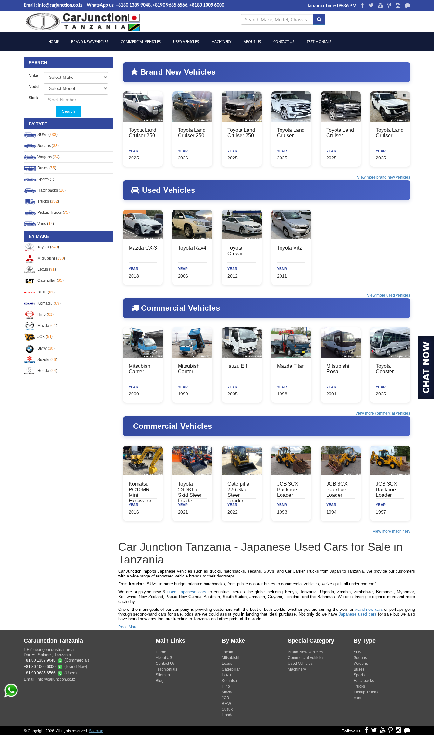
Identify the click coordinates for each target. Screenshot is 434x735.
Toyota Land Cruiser (291, 132)
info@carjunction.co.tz (56, 679)
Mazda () (47, 325)
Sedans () (48, 146)
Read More (128, 627)
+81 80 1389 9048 (40, 660)
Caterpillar (231, 669)
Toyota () (48, 247)
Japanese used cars (357, 614)
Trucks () (48, 201)
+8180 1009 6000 (206, 5)
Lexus (227, 663)
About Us (252, 41)
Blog (160, 680)
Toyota (227, 652)
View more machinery (391, 531)
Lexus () (46, 269)
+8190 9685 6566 (170, 5)
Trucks (359, 686)
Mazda (228, 692)
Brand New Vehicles (89, 41)
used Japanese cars (186, 592)
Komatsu (229, 680)
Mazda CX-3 (143, 248)
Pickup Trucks (366, 692)
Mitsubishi (230, 658)
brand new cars (369, 609)
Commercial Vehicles (140, 41)
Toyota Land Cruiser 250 (142, 132)
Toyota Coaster (385, 368)
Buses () (46, 168)
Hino (226, 686)
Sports (359, 675)
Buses (359, 669)
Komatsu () (49, 303)
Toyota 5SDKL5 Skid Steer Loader (189, 492)
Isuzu (226, 675)
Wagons (361, 663)
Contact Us (283, 41)
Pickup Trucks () (53, 212)
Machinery (220, 41)
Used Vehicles (185, 41)
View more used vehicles (388, 295)
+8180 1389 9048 (133, 5)
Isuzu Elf (237, 366)
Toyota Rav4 (192, 248)
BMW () (46, 348)
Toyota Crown (234, 250)
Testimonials (318, 41)
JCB (225, 698)
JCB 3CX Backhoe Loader (287, 489)
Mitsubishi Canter (140, 368)
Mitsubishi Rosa (337, 368)
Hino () (45, 314)
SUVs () (47, 134)
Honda (228, 715)
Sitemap (163, 675)
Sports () (45, 179)
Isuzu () (46, 292)
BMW (226, 703)
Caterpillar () (50, 280)
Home (53, 41)
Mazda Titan (291, 366)
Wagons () (48, 157)
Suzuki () (47, 359)
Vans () (45, 223)
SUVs (358, 652)
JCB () (45, 336)
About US (164, 658)
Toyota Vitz (289, 248)
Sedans (360, 658)
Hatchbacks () (51, 190)
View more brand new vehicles (383, 177)
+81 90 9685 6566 (40, 673)
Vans (358, 698)
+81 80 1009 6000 (40, 667)
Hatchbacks (364, 680)
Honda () (47, 370)
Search (68, 111)
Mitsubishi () (51, 258)
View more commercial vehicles (383, 413)
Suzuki (228, 709)
